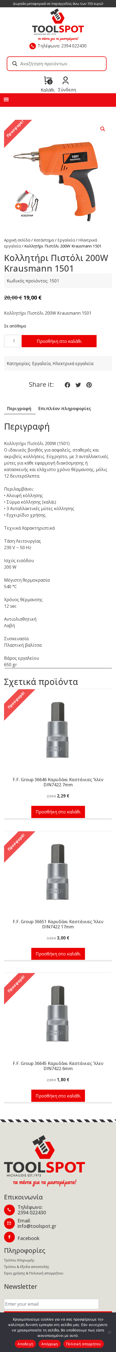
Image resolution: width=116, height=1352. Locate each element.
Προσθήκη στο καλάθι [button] (58, 812)
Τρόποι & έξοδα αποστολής (26, 1266)
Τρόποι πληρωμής (19, 1260)
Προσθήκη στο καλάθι (59, 341)
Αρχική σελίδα (17, 240)
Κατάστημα (44, 240)
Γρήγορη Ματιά (58, 733)
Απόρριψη (49, 1344)
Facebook (28, 1238)
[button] (103, 129)
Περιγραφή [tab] (19, 408)
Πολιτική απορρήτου (83, 1344)
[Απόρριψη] (109, 1332)
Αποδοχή (25, 1344)
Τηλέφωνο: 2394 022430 (62, 46)
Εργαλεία (66, 240)
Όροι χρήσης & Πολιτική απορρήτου (33, 1273)
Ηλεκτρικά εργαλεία (73, 363)
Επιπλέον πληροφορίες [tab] (64, 408)
